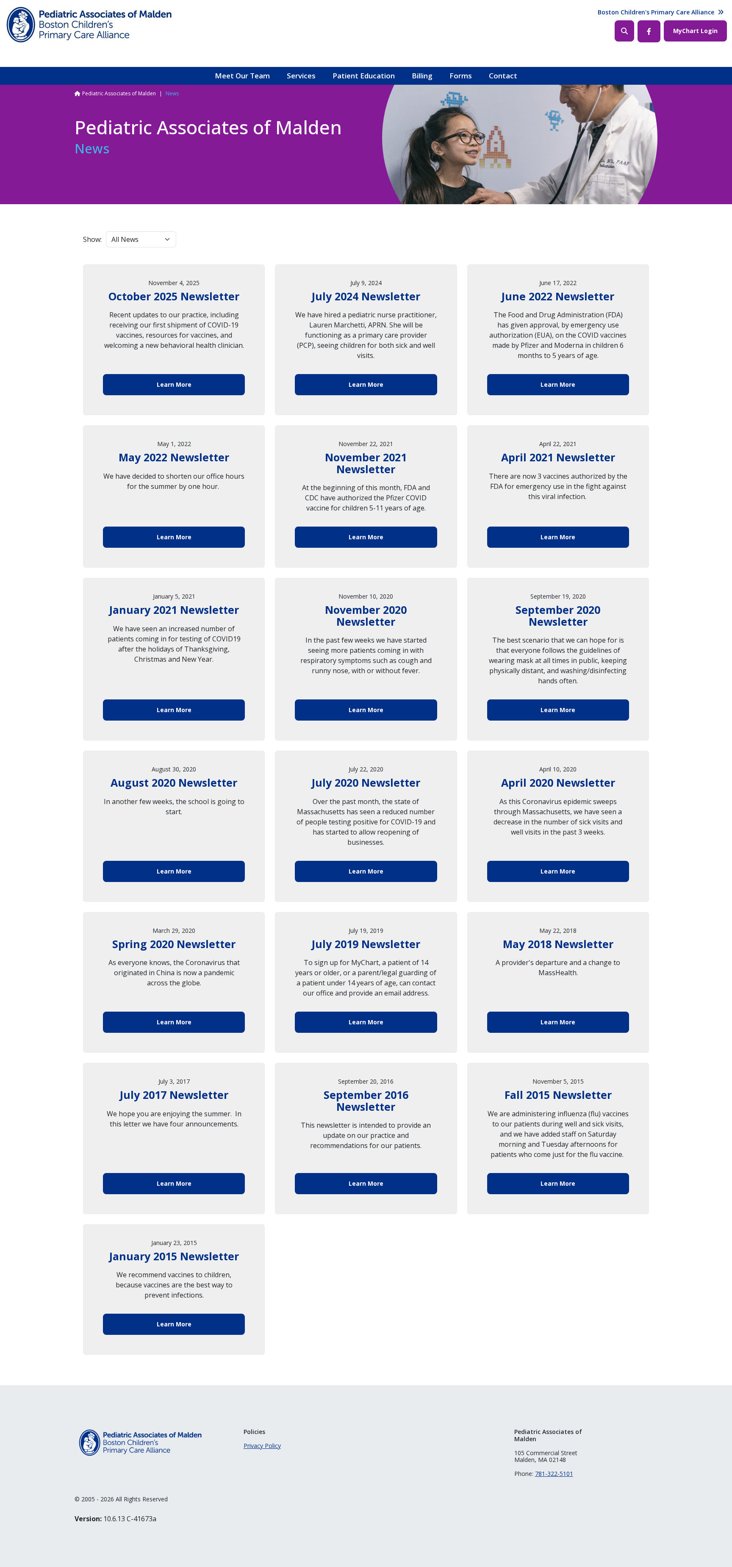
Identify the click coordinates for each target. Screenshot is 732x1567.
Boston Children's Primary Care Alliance (656, 12)
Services (301, 75)
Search (624, 31)
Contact (503, 75)
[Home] (90, 25)
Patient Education (364, 75)
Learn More (174, 384)
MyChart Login (695, 31)
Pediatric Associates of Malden (119, 93)
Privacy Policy (262, 1446)
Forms (460, 75)
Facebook (649, 31)
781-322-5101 (554, 1474)
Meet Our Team (242, 75)
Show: (92, 239)
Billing (422, 75)
